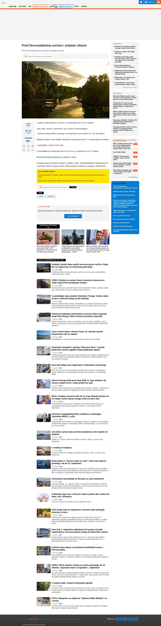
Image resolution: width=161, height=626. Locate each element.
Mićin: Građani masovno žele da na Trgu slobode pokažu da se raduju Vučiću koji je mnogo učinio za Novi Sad (97, 249)
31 (61, 570)
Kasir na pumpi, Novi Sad (121, 215)
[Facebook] (24, 146)
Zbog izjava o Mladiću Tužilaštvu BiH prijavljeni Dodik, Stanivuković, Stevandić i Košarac (125, 121)
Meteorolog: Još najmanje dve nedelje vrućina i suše (125, 78)
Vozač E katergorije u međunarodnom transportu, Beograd (125, 187)
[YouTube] (133, 619)
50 (61, 385)
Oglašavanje (33, 619)
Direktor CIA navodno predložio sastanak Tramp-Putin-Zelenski (125, 47)
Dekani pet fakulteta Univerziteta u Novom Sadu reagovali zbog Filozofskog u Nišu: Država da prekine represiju (79, 315)
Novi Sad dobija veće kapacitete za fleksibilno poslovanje (79, 365)
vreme (41, 196)
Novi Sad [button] (22, 6)
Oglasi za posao (119, 183)
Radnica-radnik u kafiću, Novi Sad (124, 191)
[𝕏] (28, 146)
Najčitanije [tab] (132, 140)
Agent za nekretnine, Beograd (122, 226)
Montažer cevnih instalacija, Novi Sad (124, 195)
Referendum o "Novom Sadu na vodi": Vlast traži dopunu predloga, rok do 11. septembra (79, 462)
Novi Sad (28, 130)
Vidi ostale (133, 177)
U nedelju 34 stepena (62, 447)
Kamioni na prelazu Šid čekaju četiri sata (125, 52)
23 (61, 419)
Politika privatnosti (72, 619)
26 (61, 552)
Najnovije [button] (12, 6)
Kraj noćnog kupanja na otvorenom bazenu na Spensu (124, 66)
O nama (25, 619)
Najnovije (116, 43)
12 (61, 352)
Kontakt (42, 619)
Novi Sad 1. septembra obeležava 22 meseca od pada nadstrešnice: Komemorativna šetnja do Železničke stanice (80, 530)
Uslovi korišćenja (59, 619)
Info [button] (29, 6)
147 (62, 401)
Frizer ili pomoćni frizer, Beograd (124, 219)
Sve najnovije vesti (130, 87)
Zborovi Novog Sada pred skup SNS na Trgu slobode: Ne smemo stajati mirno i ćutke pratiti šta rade (79, 381)
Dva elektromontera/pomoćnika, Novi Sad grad (125, 230)
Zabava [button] (84, 6)
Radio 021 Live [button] (40, 6)
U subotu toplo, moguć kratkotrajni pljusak (72, 583)
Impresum (49, 619)
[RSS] (136, 619)
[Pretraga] (141, 2)
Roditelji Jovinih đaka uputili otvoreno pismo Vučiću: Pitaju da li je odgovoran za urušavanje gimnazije (80, 265)
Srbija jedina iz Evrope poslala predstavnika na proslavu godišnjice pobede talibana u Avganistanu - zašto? (73, 249)
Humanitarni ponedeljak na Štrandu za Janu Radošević (78, 479)
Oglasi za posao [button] (65, 6)
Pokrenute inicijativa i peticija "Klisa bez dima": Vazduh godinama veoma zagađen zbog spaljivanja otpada (78, 348)
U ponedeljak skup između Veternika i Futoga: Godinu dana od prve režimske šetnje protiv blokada (80, 297)
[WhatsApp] (28, 150)
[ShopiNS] (158, 2)
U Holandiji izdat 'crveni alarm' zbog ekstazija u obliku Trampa (125, 83)
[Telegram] (33, 150)
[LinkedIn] (129, 619)
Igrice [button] (52, 6)
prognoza (50, 196)
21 (61, 466)
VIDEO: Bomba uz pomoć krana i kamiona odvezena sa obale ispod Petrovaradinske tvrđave (78, 281)
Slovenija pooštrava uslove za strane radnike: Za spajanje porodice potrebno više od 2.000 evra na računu (125, 129)
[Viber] (24, 150)
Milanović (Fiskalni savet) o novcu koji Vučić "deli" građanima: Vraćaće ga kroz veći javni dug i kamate (47, 249)
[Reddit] (33, 146)
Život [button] (77, 6)
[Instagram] (117, 619)
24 (61, 603)
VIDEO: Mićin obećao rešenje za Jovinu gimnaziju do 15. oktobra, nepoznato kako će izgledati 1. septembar (78, 566)
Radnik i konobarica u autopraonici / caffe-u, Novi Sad (125, 211)
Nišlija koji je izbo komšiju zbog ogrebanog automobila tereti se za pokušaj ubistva (126, 72)
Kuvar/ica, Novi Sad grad (121, 222)
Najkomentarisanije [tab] (120, 140)
